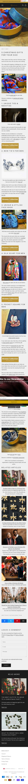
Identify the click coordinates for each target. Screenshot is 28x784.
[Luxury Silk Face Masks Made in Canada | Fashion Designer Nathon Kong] (10, 248)
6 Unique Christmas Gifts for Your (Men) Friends (14, 523)
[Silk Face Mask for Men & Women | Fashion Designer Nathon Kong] (14, 219)
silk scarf (12, 454)
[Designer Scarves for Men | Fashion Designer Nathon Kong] (10, 299)
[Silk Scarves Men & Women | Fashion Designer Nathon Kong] (14, 83)
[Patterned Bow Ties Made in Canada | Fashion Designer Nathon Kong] (10, 200)
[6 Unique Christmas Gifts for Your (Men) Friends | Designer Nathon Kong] (14, 508)
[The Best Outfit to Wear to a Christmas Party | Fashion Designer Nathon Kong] (14, 478)
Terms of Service (19, 635)
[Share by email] (23, 621)
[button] (24, 1)
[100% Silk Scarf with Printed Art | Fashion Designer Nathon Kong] (14, 268)
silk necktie (16, 139)
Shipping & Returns (6, 756)
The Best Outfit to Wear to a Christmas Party (14, 488)
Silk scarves (6, 282)
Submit (6, 665)
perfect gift (13, 95)
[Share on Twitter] (11, 621)
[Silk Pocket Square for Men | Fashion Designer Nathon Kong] (10, 359)
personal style (22, 191)
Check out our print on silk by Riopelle (14, 1)
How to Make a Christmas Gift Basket (14, 583)
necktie (18, 124)
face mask (16, 233)
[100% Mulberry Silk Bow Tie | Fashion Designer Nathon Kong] (14, 165)
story (19, 454)
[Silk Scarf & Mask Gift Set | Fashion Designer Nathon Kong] (14, 440)
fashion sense (11, 292)
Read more (4, 707)
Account (4, 754)
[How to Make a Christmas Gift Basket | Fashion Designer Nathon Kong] (14, 568)
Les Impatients (22, 412)
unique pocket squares (13, 338)
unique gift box (5, 422)
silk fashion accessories (18, 457)
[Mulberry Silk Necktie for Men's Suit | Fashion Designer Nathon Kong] (14, 115)
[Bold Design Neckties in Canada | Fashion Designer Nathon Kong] (10, 145)
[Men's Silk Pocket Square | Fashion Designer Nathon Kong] (14, 321)
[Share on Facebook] (5, 621)
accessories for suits (16, 345)
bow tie (20, 182)
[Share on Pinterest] (17, 621)
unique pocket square (7, 342)
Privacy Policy (9, 635)
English (20, 768)
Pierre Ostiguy (16, 409)
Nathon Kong (12, 374)
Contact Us (4, 764)
